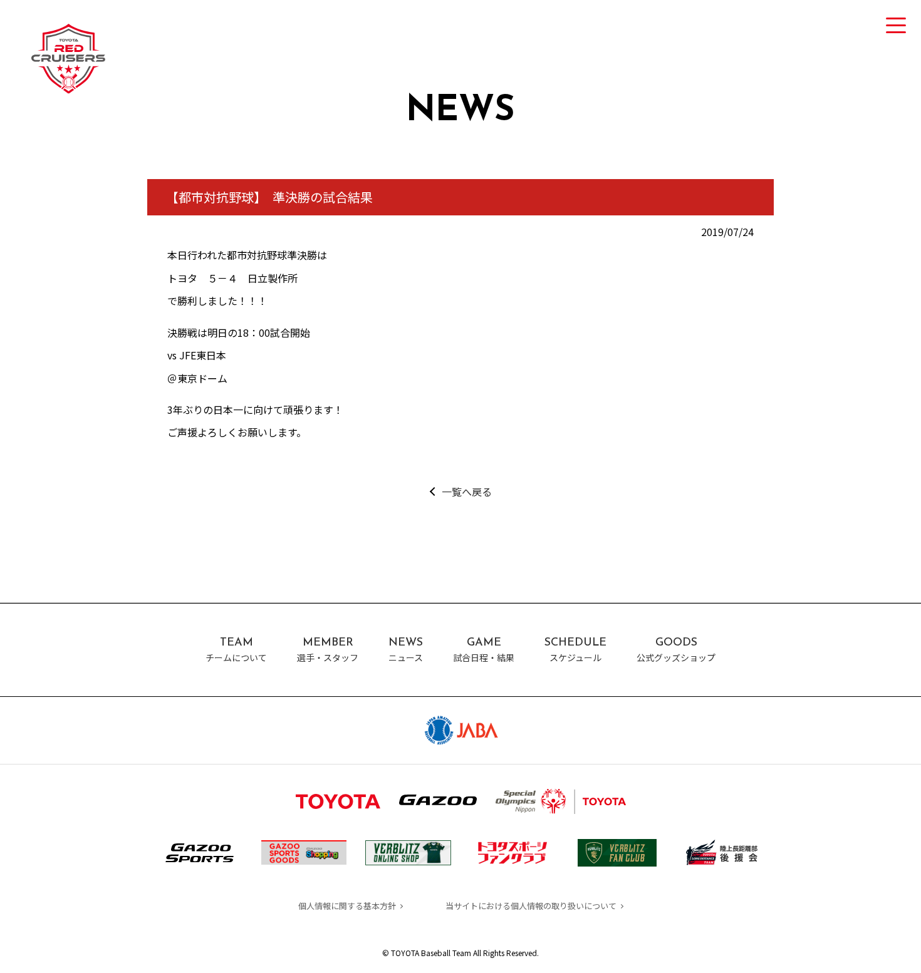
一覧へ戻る (466, 491)
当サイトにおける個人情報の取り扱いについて (531, 906)
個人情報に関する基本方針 (347, 906)
